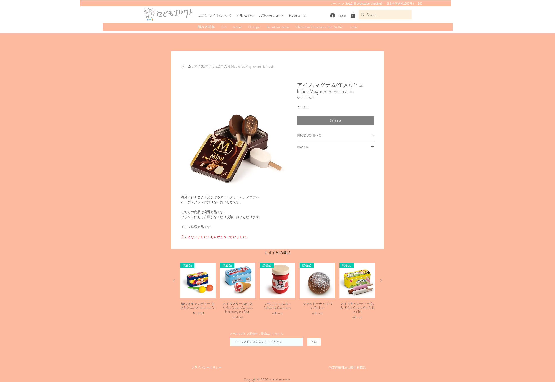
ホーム (186, 66)
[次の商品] (381, 280)
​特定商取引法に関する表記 (347, 367)
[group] (277, 291)
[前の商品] (173, 280)
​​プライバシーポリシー (206, 367)
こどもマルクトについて (214, 15)
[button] (352, 15)
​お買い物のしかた (271, 15)
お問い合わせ (245, 15)
